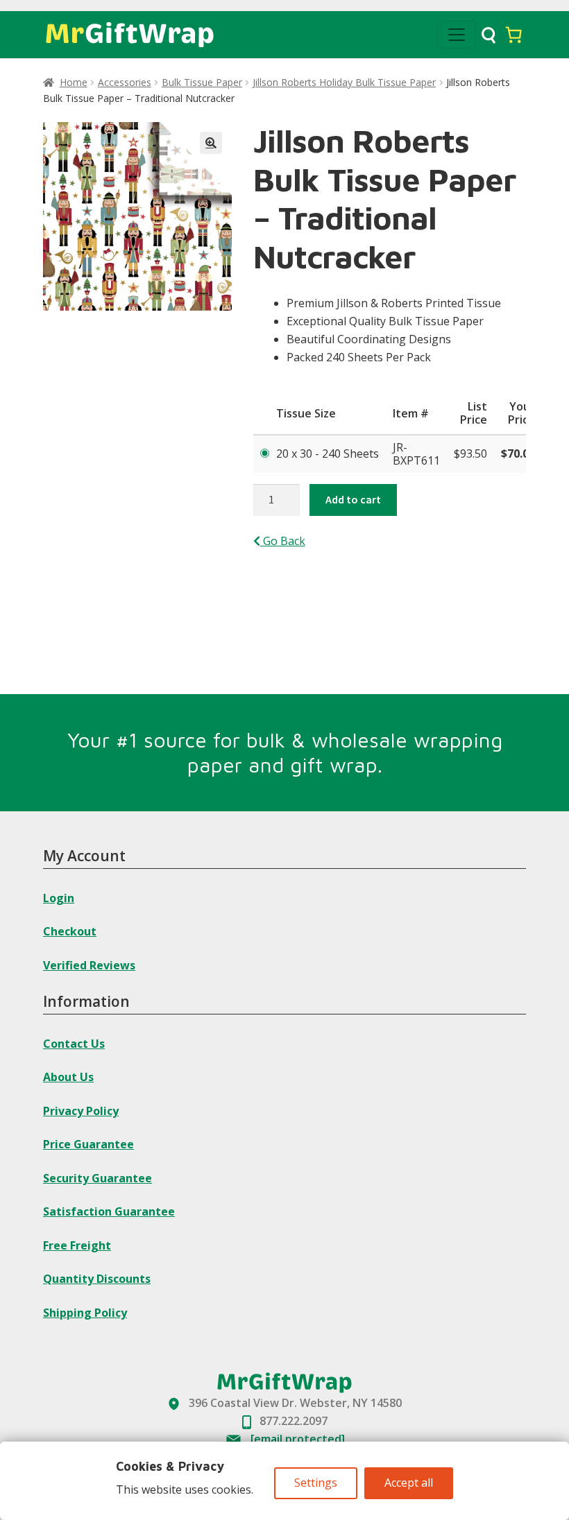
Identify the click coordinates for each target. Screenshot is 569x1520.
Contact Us (74, 1043)
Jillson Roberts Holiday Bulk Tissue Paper (344, 82)
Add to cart (353, 499)
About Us (68, 1077)
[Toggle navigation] (456, 35)
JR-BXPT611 (416, 454)
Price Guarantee (88, 1144)
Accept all (408, 1482)
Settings (315, 1482)
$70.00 (518, 453)
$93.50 (470, 453)
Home (73, 82)
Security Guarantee (97, 1178)
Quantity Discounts (97, 1278)
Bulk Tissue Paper (202, 82)
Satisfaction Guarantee (109, 1211)
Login (58, 898)
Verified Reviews (89, 965)
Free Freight (77, 1245)
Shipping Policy (85, 1312)
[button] (211, 143)
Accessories (124, 82)
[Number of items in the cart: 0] (513, 34)
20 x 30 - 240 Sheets (327, 453)
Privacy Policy (81, 1111)
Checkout (69, 931)
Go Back (282, 541)
